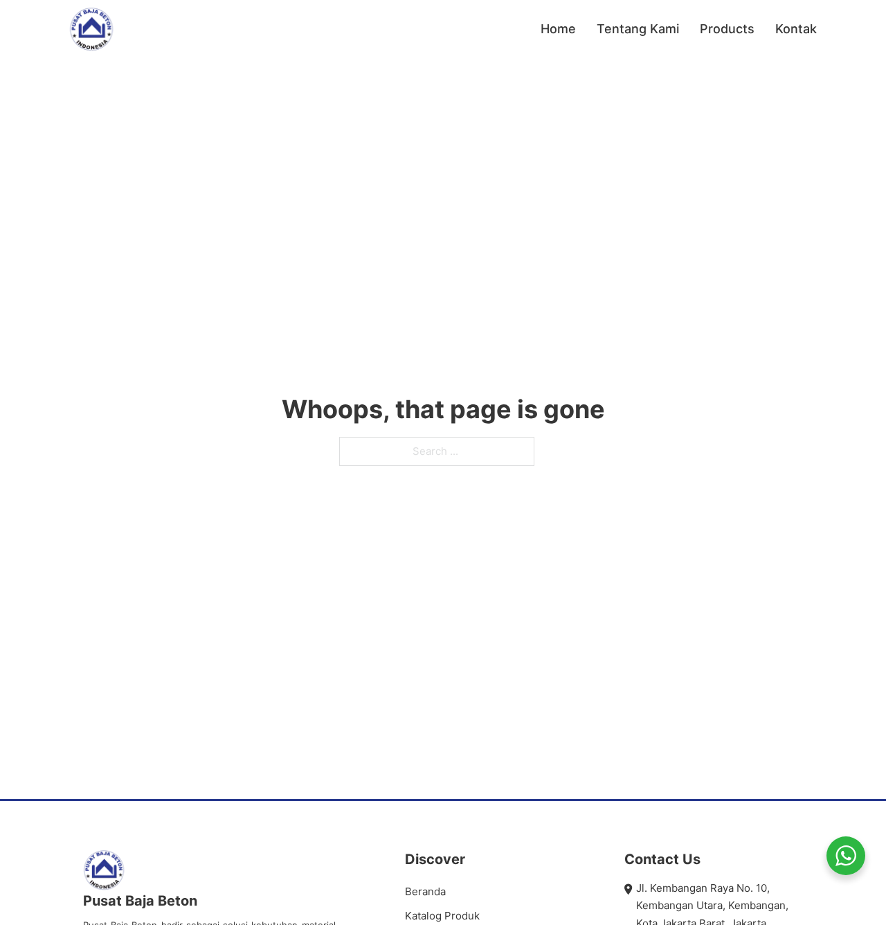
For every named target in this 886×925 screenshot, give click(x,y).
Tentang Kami (638, 28)
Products (727, 28)
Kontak (796, 28)
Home (558, 28)
